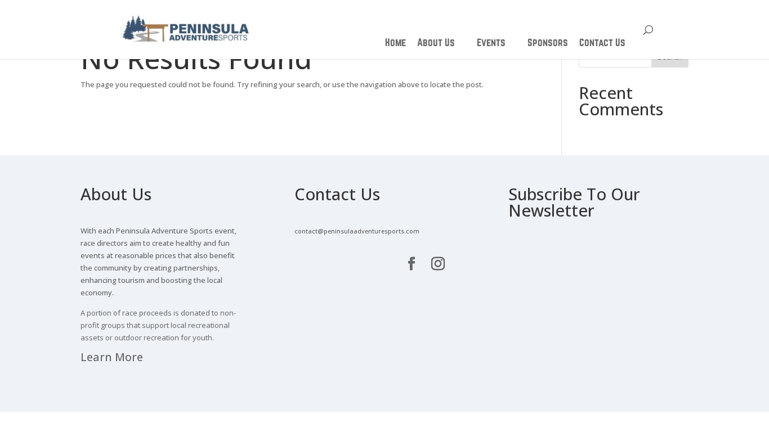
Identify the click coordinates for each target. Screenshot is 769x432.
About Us (436, 42)
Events (491, 42)
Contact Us (602, 42)
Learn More (112, 356)
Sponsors (547, 42)
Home (395, 42)
